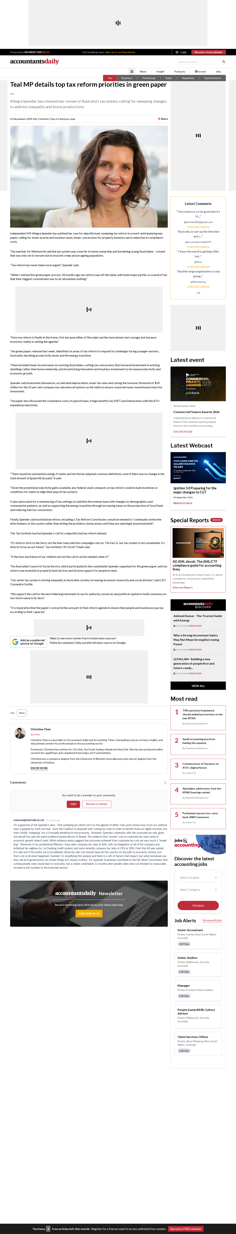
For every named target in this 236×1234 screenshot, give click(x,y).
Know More (39, 768)
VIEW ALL (198, 685)
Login (183, 52)
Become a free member (209, 52)
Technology (149, 78)
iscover (202, 71)
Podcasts (179, 71)
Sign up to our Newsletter (120, 52)
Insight (160, 71)
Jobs (218, 71)
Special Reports (196, 520)
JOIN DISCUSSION (198, 227)
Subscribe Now (89, 913)
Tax (110, 78)
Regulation (188, 78)
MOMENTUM (37, 52)
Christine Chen (46, 118)
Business (127, 78)
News (143, 71)
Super (168, 78)
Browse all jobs (212, 920)
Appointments (212, 78)
